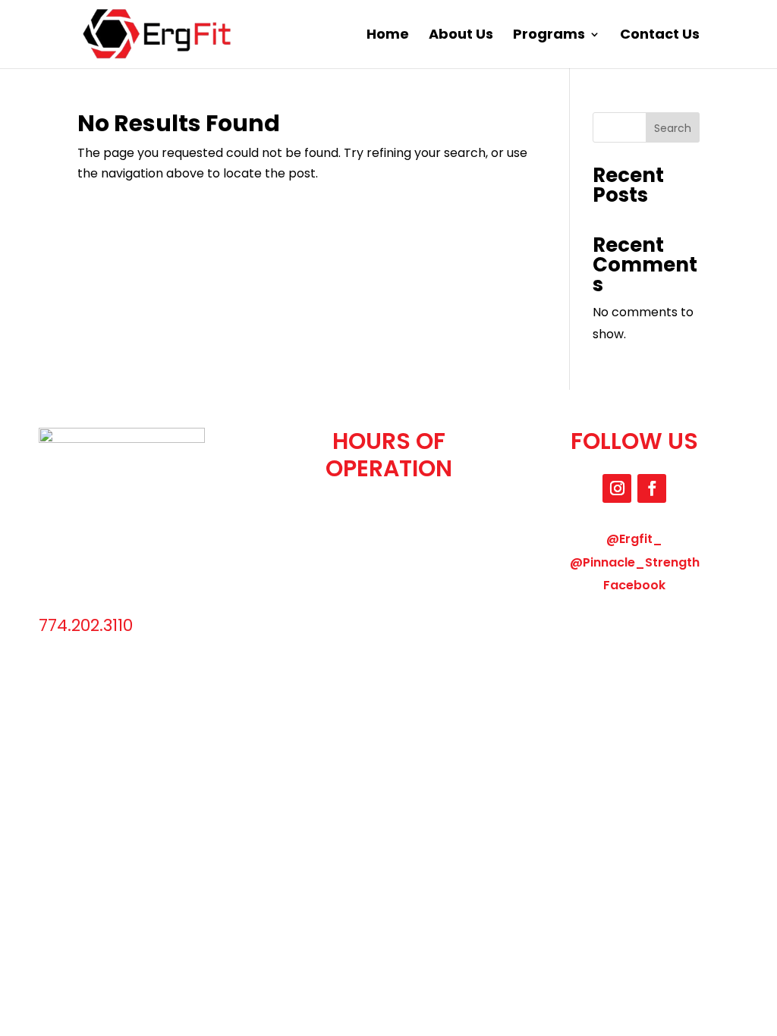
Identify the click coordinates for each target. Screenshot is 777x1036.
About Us (461, 36)
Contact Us (660, 36)
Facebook (634, 585)
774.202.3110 (86, 625)
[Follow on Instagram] (616, 488)
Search (672, 128)
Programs (549, 36)
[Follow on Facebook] (651, 488)
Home (387, 36)
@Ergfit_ (634, 539)
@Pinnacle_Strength (635, 562)
